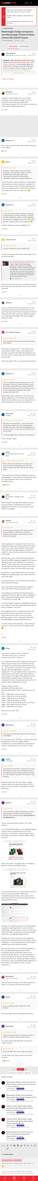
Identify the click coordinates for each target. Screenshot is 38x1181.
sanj (13, 1140)
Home (29, 1163)
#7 (35, 302)
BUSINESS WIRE (20, 60)
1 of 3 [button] (13, 1069)
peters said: (7, 211)
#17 (34, 802)
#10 (34, 413)
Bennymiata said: (8, 1032)
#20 (34, 1025)
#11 (34, 453)
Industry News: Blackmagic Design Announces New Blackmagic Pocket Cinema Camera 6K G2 (19, 1108)
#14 (34, 647)
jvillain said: (6, 766)
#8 (35, 331)
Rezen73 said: (7, 1003)
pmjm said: (6, 527)
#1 (35, 53)
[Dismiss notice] (34, 10)
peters (14, 1127)
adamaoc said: (7, 379)
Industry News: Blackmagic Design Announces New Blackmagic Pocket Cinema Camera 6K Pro (19, 1121)
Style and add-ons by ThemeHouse (22, 1173)
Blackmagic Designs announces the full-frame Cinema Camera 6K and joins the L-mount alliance (21, 1084)
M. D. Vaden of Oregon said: (12, 420)
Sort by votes (24, 46)
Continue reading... (8, 79)
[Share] (32, 53)
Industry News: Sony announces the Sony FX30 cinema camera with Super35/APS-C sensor (19, 1134)
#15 (34, 724)
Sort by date (13, 46)
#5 (35, 204)
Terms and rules (7, 1163)
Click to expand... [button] (19, 73)
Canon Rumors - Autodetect (12, 1160)
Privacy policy (17, 1163)
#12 (34, 496)
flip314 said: (7, 1048)
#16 (34, 759)
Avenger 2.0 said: (8, 245)
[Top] (33, 1163)
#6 (35, 238)
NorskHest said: (8, 168)
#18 (34, 976)
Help (24, 1163)
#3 (35, 139)
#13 (34, 520)
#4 (35, 161)
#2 (35, 92)
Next (19, 1069)
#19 (34, 996)
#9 (35, 372)
